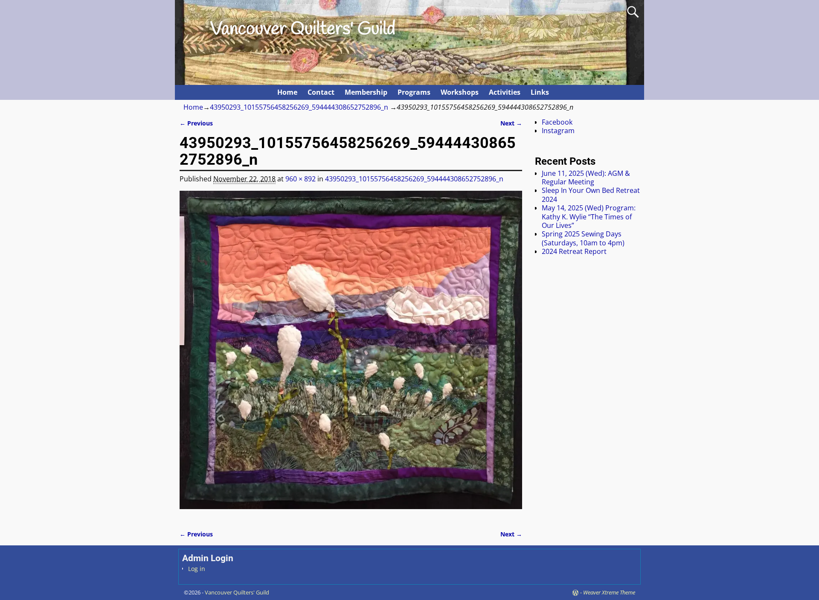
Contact (321, 92)
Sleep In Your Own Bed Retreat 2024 (591, 195)
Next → (511, 123)
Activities (504, 92)
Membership (366, 92)
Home (287, 92)
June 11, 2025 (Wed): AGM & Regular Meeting (586, 177)
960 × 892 (300, 178)
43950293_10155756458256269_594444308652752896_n (299, 107)
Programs (414, 92)
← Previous (196, 123)
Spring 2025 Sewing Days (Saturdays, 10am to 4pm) (583, 238)
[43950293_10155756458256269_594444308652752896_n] (351, 355)
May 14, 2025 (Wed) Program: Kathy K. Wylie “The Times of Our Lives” (589, 216)
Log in (196, 569)
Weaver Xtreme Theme (609, 592)
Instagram (558, 130)
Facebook (557, 122)
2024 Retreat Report (574, 251)
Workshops (460, 92)
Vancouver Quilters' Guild (302, 29)
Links (540, 92)
